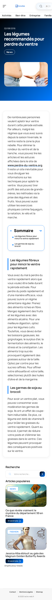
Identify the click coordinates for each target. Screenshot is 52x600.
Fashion (14, 531)
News (10, 52)
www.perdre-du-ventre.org (25, 165)
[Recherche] (41, 6)
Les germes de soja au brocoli (24, 244)
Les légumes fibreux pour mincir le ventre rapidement (27, 237)
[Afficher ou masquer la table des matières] (37, 230)
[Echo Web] (19, 6)
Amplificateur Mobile (13, 565)
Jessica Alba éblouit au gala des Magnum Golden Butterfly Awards (25, 555)
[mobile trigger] (5, 6)
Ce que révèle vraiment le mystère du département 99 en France (24, 513)
